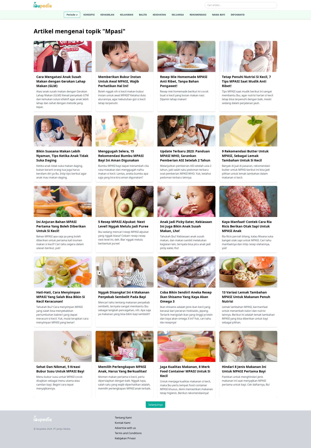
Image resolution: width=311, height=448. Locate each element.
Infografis (238, 14)
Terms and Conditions (128, 433)
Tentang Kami (123, 417)
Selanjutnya (155, 404)
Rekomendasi (198, 14)
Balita (143, 14)
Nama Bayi (218, 14)
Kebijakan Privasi (125, 438)
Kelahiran (126, 14)
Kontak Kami (122, 423)
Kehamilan (107, 14)
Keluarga (178, 14)
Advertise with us (125, 428)
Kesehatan (159, 14)
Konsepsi (89, 14)
